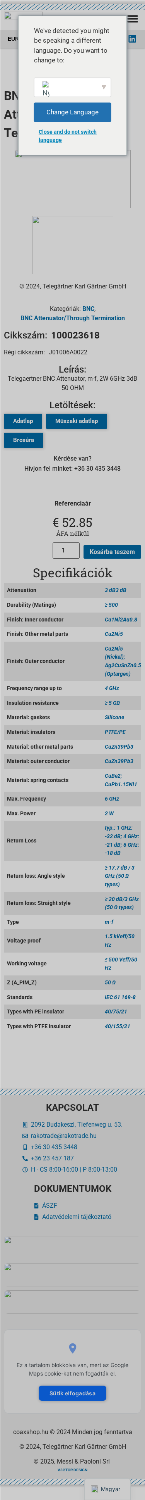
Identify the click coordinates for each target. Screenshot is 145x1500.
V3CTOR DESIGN (72, 1470)
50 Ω (110, 982)
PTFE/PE (115, 732)
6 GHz (112, 799)
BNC (88, 308)
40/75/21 (116, 1011)
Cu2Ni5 (114, 634)
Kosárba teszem (112, 552)
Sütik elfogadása (72, 1393)
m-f (109, 922)
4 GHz (112, 688)
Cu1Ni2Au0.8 (121, 619)
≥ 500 (111, 605)
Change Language (72, 112)
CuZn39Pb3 (119, 747)
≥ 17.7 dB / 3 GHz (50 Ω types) (120, 876)
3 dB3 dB (115, 590)
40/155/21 (117, 1026)
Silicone (114, 717)
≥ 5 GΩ (112, 703)
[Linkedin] (132, 39)
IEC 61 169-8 (120, 997)
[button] (132, 18)
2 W (109, 813)
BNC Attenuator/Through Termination (72, 318)
